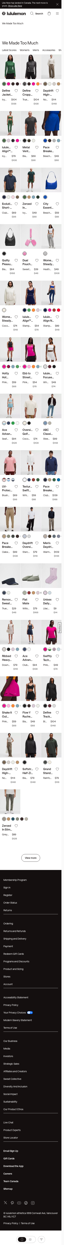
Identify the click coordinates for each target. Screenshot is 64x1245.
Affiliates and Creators (15, 974)
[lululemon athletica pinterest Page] (12, 1106)
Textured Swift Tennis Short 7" (30, 435)
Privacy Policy (10, 908)
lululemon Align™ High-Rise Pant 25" (10, 137)
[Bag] (49, 13)
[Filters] (45, 1239)
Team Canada (10, 1084)
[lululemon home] (14, 13)
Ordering (8, 827)
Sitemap (7, 1092)
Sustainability (10, 1005)
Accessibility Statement (15, 900)
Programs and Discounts (16, 864)
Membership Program (15, 783)
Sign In (6, 791)
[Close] (57, 4)
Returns (7, 813)
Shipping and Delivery (14, 842)
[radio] (18, 1239)
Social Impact (10, 997)
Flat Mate (28, 530)
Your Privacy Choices (14, 916)
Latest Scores (9, 50)
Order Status (10, 806)
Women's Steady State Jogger (51, 236)
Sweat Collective (12, 982)
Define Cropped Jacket (30, 87)
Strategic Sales (11, 967)
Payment (8, 849)
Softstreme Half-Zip (30, 683)
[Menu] (57, 13)
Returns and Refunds (14, 834)
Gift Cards (9, 1061)
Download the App (13, 1069)
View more (31, 761)
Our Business (10, 944)
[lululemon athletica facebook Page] (26, 1106)
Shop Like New (15, 5)
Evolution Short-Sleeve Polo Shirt (10, 186)
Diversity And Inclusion (15, 989)
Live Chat (8, 1025)
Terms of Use (10, 931)
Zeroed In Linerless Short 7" (28, 186)
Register (7, 798)
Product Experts (11, 1033)
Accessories (48, 50)
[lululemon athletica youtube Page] (19, 1106)
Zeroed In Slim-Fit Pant (10, 733)
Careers (7, 1077)
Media (6, 952)
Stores (6, 880)
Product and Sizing (13, 872)
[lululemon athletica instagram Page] (33, 1106)
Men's (36, 50)
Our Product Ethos (13, 1012)
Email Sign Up (10, 1054)
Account (8, 887)
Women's (24, 50)
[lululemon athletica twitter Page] (5, 1106)
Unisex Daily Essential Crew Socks (50, 534)
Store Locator (10, 1041)
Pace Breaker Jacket (48, 435)
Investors (8, 959)
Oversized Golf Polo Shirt (29, 385)
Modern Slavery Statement (17, 923)
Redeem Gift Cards (13, 857)
